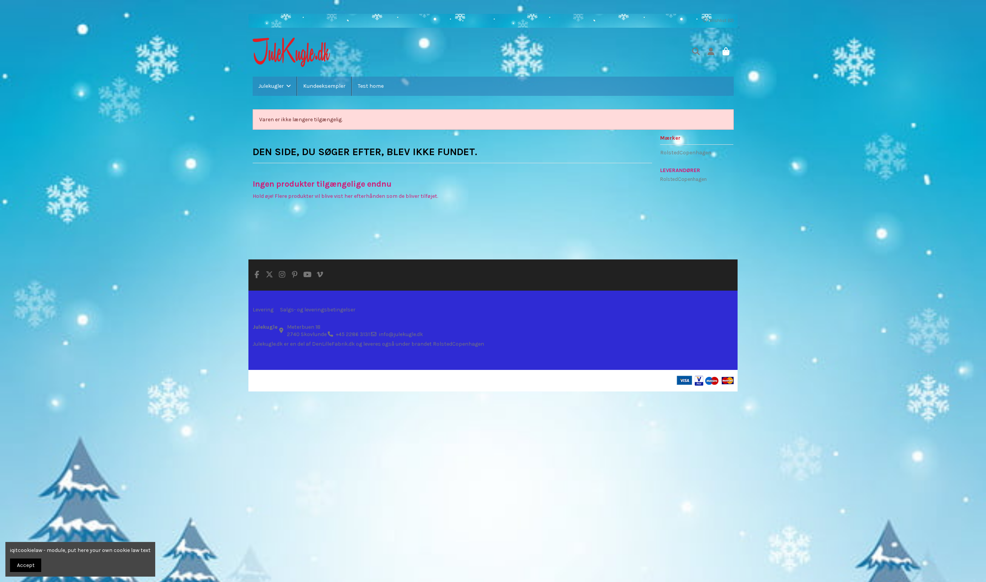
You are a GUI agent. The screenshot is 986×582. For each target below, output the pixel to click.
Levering (263, 309)
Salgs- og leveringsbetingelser (317, 309)
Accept (26, 565)
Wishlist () (721, 20)
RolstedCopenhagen (685, 152)
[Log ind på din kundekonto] (711, 52)
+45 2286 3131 (353, 334)
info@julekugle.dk (401, 334)
